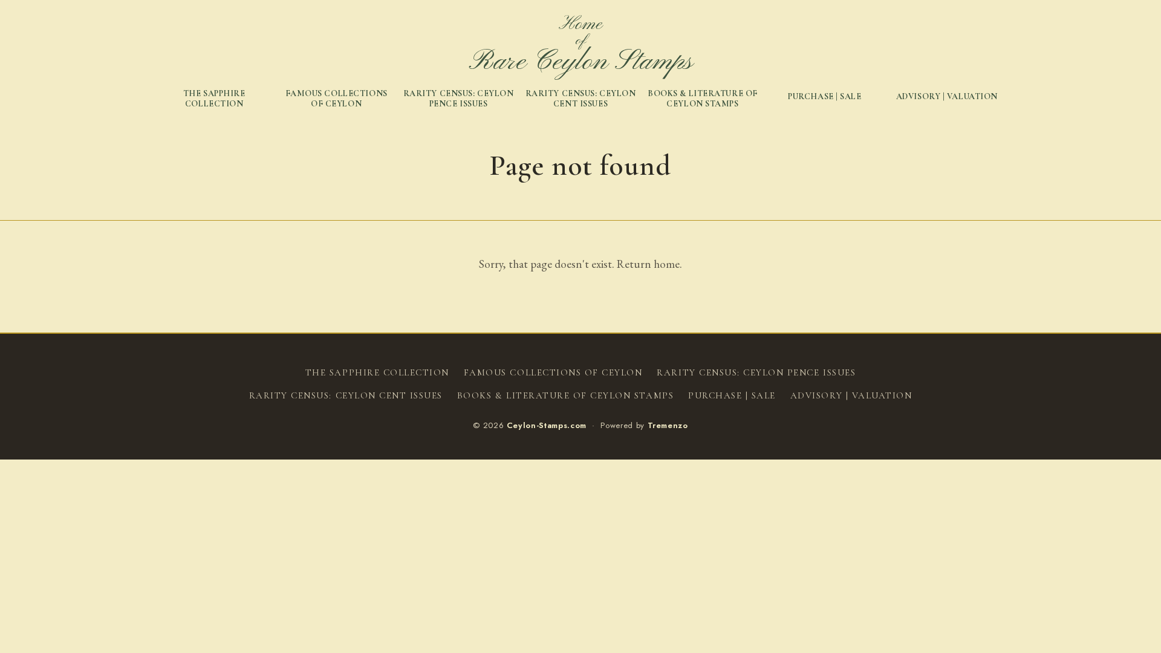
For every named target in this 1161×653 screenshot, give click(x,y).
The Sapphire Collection (214, 98)
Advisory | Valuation (947, 96)
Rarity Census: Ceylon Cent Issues (580, 98)
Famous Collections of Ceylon (336, 98)
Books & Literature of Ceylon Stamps (703, 98)
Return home (648, 263)
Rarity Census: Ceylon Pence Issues (458, 98)
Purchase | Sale (824, 96)
